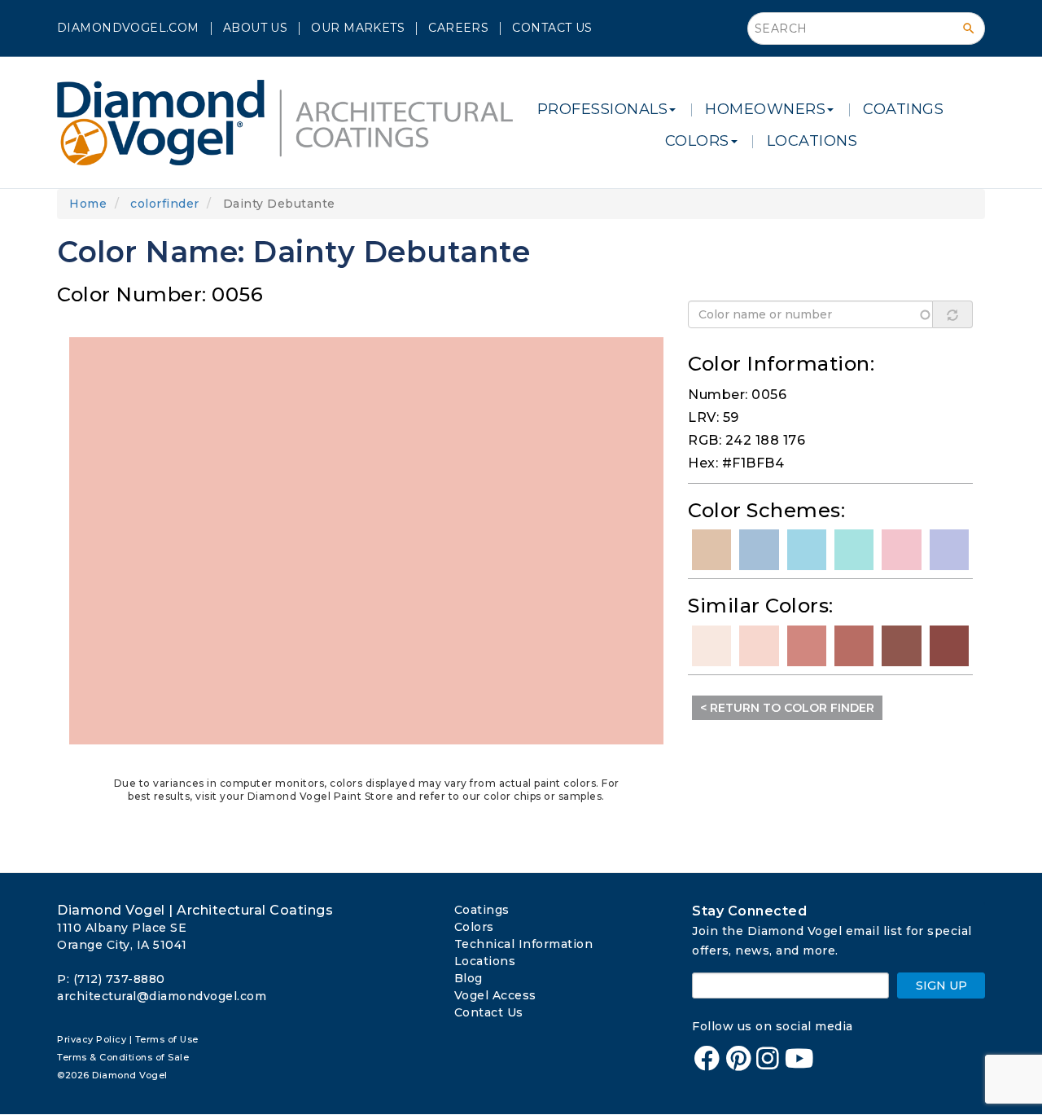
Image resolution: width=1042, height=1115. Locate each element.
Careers (458, 27)
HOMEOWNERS (765, 109)
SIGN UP (941, 985)
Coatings (482, 909)
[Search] (968, 28)
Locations (485, 961)
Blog (468, 978)
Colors (474, 927)
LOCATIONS (812, 141)
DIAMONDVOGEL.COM (128, 27)
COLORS (697, 141)
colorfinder (164, 203)
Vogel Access (495, 995)
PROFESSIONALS (602, 109)
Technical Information (523, 944)
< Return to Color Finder (787, 707)
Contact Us (552, 27)
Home (88, 203)
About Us (255, 27)
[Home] (291, 122)
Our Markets (358, 27)
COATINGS (903, 109)
